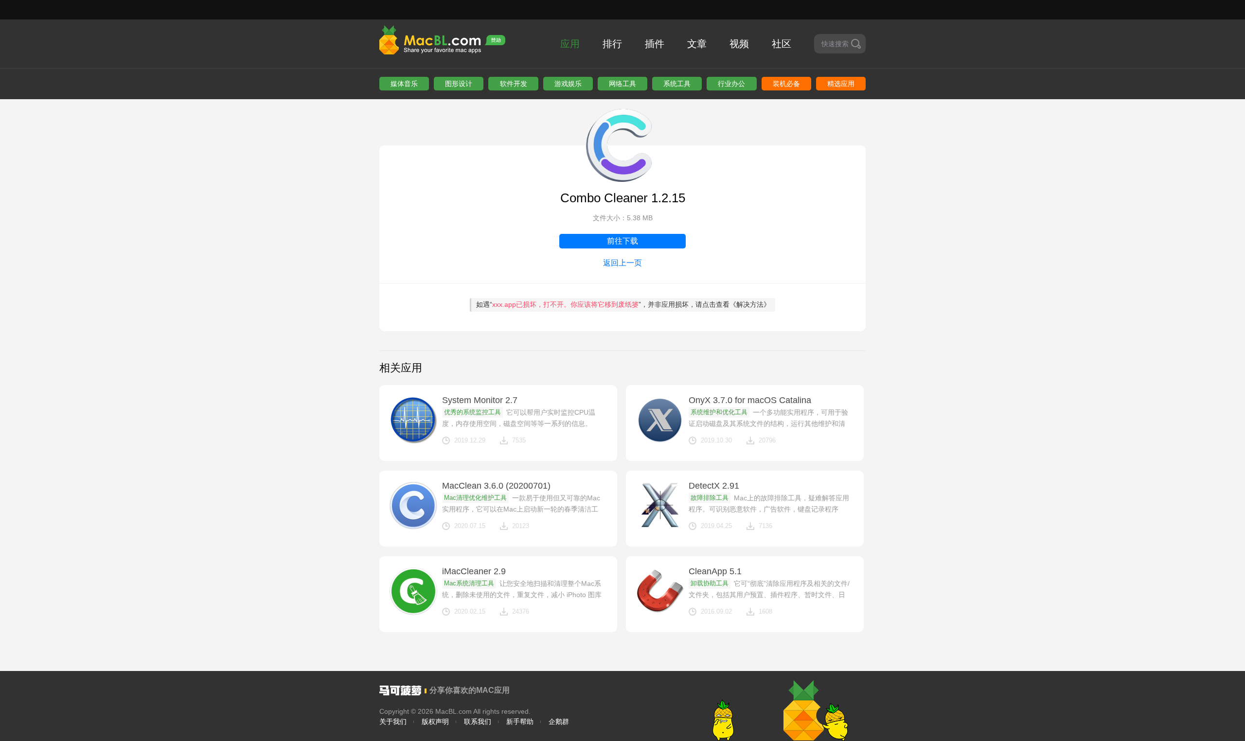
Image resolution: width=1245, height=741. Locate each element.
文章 (697, 43)
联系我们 (477, 721)
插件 (654, 43)
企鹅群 (559, 721)
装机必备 (786, 84)
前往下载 (622, 241)
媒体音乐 (404, 84)
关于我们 (393, 721)
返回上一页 (622, 263)
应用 (570, 43)
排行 (612, 43)
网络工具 (622, 84)
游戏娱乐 (568, 84)
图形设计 (458, 84)
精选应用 (840, 84)
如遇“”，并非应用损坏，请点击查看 (623, 304)
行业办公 (731, 84)
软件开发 (513, 84)
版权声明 (435, 721)
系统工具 (677, 84)
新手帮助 (520, 721)
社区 (781, 43)
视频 (739, 43)
